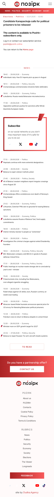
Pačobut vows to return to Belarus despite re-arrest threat (25, 317)
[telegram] (10, 144)
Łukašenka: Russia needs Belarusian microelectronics (24, 96)
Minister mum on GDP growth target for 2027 (20, 326)
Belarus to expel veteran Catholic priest (18, 172)
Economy (37, 11)
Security (26, 11)
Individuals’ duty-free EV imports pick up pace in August (24, 77)
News (7, 11)
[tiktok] (36, 144)
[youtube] (31, 144)
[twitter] (20, 144)
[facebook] (15, 144)
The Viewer (27, 462)
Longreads (27, 466)
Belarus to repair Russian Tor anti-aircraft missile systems (25, 336)
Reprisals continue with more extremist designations (23, 162)
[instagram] (26, 144)
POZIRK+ (27, 403)
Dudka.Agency (30, 492)
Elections (8, 17)
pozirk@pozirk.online (12, 44)
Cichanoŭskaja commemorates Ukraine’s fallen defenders (25, 87)
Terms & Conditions (27, 420)
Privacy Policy (27, 416)
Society (47, 11)
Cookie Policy (27, 412)
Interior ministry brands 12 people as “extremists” (22, 232)
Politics (16, 11)
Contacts (27, 407)
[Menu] (50, 4)
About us (27, 398)
